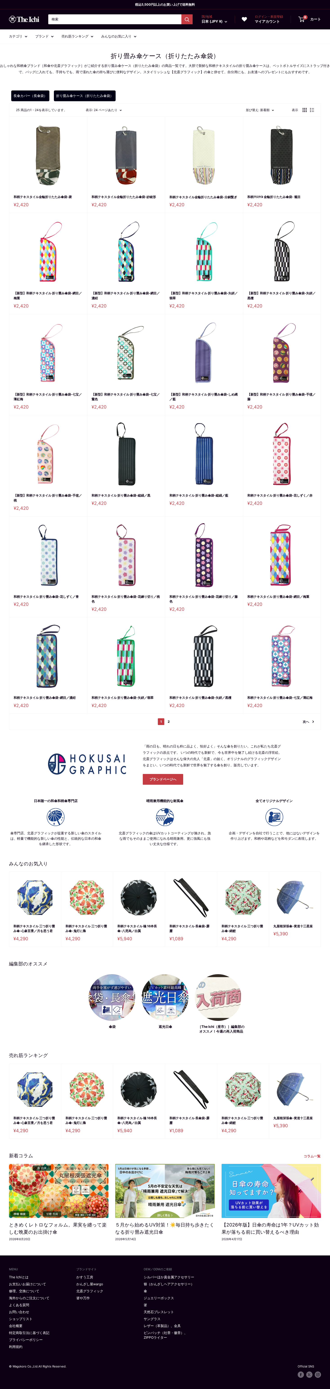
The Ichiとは (19, 1277)
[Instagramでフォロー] (318, 1374)
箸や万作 (83, 1298)
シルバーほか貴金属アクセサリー (169, 1277)
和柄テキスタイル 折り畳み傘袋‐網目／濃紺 (45, 697)
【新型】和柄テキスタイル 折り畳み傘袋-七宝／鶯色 (126, 396)
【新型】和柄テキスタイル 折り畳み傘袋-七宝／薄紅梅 (48, 396)
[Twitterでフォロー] (309, 1374)
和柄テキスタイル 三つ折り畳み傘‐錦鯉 (242, 928)
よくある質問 (19, 1305)
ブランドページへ (163, 779)
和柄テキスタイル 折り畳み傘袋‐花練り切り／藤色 (203, 599)
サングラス (152, 1319)
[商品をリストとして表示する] (312, 110)
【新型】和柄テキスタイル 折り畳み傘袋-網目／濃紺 (126, 295)
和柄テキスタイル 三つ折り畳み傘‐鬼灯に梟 (86, 928)
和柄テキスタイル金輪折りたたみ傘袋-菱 (43, 197)
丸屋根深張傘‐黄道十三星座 (293, 926)
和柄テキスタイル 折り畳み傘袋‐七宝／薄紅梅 (279, 697)
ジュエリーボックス (159, 1298)
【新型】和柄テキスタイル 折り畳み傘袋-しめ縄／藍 (203, 396)
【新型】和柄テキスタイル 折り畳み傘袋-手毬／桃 (48, 497)
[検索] (187, 19)
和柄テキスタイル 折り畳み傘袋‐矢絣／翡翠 (123, 697)
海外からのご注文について (29, 1298)
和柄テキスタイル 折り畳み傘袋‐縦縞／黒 (121, 495)
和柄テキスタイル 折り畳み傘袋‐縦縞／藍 (198, 495)
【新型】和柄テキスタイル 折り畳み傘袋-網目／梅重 (48, 295)
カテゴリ (15, 36)
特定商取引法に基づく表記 (29, 1333)
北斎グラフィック (89, 1291)
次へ (306, 721)
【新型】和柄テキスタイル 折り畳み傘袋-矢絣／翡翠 (203, 295)
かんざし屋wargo (89, 1284)
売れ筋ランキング (75, 36)
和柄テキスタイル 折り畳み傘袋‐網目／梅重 (278, 596)
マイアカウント (267, 21)
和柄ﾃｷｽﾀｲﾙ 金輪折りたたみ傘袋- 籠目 (274, 197)
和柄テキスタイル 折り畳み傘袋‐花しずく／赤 (279, 495)
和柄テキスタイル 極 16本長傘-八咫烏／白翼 (137, 928)
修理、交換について (24, 1291)
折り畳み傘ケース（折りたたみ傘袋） (84, 96)
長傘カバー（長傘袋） (30, 96)
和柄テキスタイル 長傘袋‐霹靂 (189, 928)
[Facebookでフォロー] (301, 1374)
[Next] (321, 909)
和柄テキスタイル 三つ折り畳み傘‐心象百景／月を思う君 (34, 928)
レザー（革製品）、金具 (162, 1326)
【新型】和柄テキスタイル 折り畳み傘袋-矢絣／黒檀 (281, 295)
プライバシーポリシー (26, 1340)
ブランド (42, 36)
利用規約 (15, 1347)
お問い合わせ (19, 1312)
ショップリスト (21, 1319)
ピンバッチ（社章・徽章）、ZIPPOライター (165, 1335)
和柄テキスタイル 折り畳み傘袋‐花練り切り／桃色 (126, 599)
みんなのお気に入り (116, 36)
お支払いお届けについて (27, 1284)
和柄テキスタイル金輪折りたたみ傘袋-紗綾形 (124, 197)
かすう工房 (84, 1277)
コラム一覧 (313, 1156)
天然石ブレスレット (159, 1312)
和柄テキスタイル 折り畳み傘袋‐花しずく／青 (46, 596)
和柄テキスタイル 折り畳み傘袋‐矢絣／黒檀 (200, 697)
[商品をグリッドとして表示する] (305, 110)
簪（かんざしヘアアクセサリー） (169, 1284)
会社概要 (15, 1326)
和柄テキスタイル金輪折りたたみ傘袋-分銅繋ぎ (203, 197)
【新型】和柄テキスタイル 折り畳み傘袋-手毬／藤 (281, 396)
